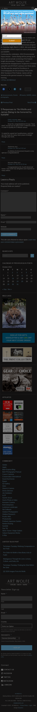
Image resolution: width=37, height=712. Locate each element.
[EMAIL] (18, 21)
